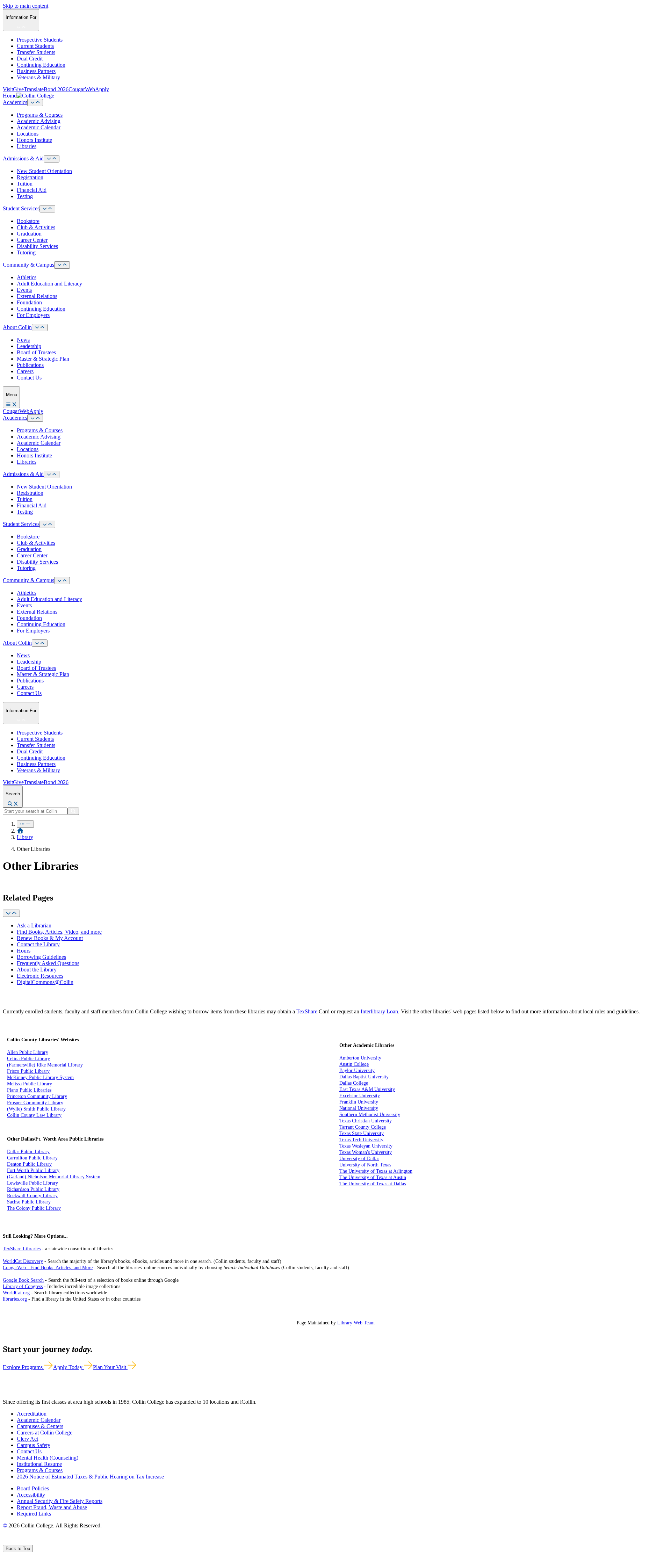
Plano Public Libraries (29, 1090)
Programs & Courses (40, 115)
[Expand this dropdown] (11, 913)
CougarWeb (81, 89)
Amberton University (360, 1058)
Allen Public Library (27, 1052)
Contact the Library (38, 944)
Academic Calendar (38, 127)
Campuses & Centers (40, 1426)
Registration (30, 177)
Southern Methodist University (369, 1114)
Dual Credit (30, 59)
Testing (25, 196)
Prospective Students (40, 40)
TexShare (306, 1011)
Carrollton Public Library (32, 1157)
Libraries (26, 146)
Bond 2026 (56, 89)
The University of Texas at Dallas (372, 1183)
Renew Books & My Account (50, 938)
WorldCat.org (16, 1292)
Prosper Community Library (35, 1102)
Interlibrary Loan (379, 1011)
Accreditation (31, 1414)
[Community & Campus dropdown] (62, 265)
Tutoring (26, 252)
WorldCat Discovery (23, 1261)
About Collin (17, 327)
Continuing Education (41, 65)
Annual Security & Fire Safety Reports (59, 1501)
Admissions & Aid (23, 158)
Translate (34, 89)
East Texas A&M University (367, 1089)
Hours (23, 951)
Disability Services (37, 246)
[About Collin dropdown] (40, 327)
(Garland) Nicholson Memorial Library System (53, 1176)
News (23, 340)
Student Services (21, 208)
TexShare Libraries (22, 1248)
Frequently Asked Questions (48, 963)
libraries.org (15, 1299)
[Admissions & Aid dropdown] (51, 158)
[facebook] (5, 1542)
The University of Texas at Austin (372, 1177)
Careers (25, 371)
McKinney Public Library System (40, 1077)
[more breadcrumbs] (25, 824)
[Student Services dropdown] (47, 208)
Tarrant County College (362, 1127)
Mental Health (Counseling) (47, 1458)
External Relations (37, 296)
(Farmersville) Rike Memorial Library (45, 1065)
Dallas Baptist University (364, 1076)
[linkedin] (38, 1542)
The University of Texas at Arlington (375, 1171)
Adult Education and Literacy (49, 284)
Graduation (29, 234)
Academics (15, 102)
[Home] (20, 831)
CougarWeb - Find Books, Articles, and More (48, 1267)
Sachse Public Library (29, 1202)
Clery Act (27, 1439)
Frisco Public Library (28, 1071)
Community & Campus (28, 265)
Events (24, 290)
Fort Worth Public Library (33, 1170)
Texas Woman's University (365, 1152)
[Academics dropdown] (35, 102)
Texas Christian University (365, 1120)
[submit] (73, 811)
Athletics (26, 277)
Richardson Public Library (33, 1189)
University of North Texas (365, 1164)
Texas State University (361, 1133)
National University (358, 1108)
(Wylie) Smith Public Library (36, 1109)
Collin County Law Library (34, 1115)
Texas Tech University (361, 1139)
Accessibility (31, 1495)
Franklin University (358, 1102)
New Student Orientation (44, 171)
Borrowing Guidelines (41, 957)
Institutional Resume (39, 1464)
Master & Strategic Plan (43, 359)
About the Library (37, 969)
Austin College (354, 1064)
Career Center (32, 240)
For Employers (33, 315)
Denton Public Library (29, 1164)
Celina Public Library (28, 1058)
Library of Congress (23, 1286)
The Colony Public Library (34, 1208)
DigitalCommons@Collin (45, 982)
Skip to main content (25, 6)
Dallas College (353, 1083)
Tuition (25, 184)
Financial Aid (31, 190)
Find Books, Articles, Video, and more (59, 932)
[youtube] (30, 1542)
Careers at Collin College (44, 1432)
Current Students (35, 46)
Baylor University (357, 1070)
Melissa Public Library (29, 1083)
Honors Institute (34, 140)
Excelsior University (359, 1095)
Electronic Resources (40, 976)
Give (18, 89)
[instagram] (21, 1542)
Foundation (29, 302)
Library (25, 837)
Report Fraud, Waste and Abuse (52, 1507)
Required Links (34, 1514)
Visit (8, 89)
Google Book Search (23, 1280)
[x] (12, 1542)
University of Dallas (359, 1158)
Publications (30, 365)
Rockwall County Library (32, 1195)
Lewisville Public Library (32, 1183)
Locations (27, 134)
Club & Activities (36, 227)
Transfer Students (36, 52)
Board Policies (33, 1488)
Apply (102, 89)
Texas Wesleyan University (365, 1146)
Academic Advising (38, 121)
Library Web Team (356, 1322)
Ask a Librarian (34, 925)
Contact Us (29, 378)
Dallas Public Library (28, 1151)
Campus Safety (33, 1445)
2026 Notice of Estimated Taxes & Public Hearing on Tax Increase (90, 1477)
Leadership (29, 346)
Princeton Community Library (37, 1096)
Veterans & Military (38, 77)
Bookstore (28, 221)
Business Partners (36, 71)
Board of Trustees (36, 352)
